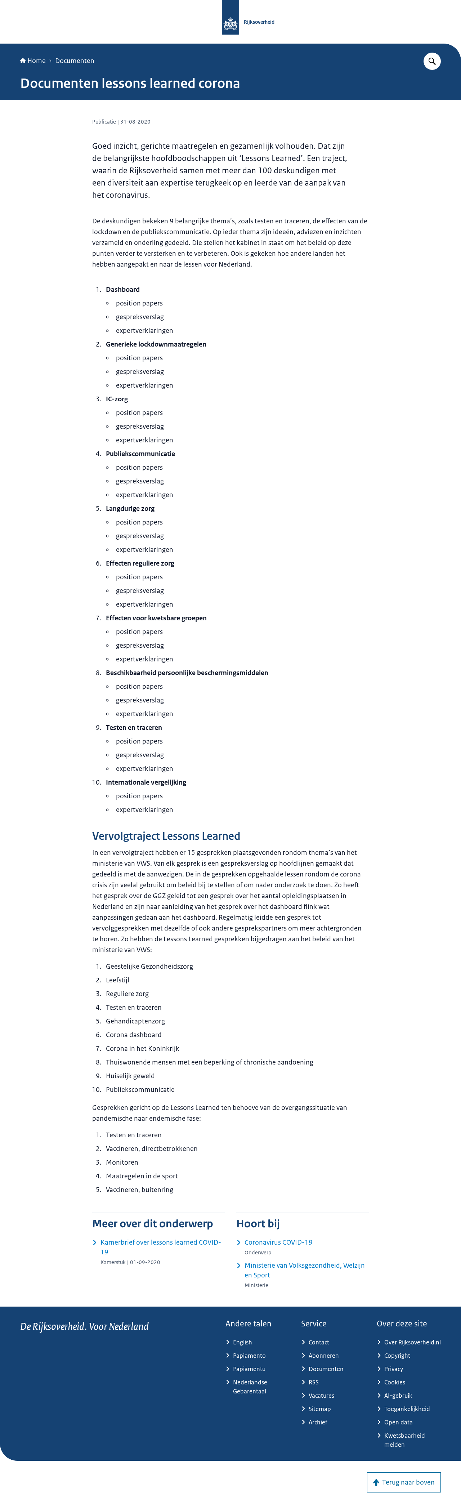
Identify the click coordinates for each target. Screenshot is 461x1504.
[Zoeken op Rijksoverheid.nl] (432, 61)
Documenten (74, 61)
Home (36, 61)
